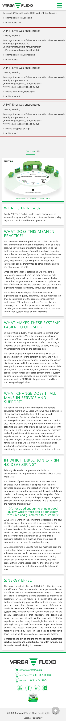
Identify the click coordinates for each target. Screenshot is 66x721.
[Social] (20, 688)
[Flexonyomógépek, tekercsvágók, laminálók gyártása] (21, 4)
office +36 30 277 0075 (33, 680)
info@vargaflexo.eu (31, 669)
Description (30, 151)
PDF (38, 151)
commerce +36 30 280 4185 (36, 675)
